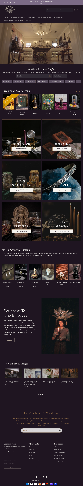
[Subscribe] (60, 430)
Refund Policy (58, 455)
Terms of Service (59, 452)
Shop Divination (62, 148)
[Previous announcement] (27, 2)
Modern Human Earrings (7, 283)
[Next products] (81, 275)
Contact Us (57, 449)
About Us (32, 452)
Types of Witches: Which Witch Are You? (68, 382)
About (56, 447)
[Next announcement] (56, 2)
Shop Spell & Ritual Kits (21, 190)
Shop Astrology (61, 190)
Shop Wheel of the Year (61, 231)
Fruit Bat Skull (48, 282)
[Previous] (3, 105)
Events (31, 458)
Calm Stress (30, 81)
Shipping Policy (59, 458)
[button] (15, 17)
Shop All (9, 340)
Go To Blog (41, 394)
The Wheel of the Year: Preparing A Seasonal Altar (12, 383)
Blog (30, 455)
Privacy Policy (58, 461)
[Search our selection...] (71, 9)
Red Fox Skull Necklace (34, 283)
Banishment (19, 81)
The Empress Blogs (16, 364)
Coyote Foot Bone (62, 282)
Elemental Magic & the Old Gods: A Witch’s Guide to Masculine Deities (30, 384)
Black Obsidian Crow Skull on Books (75, 283)
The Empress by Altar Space (43, 480)
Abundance (7, 81)
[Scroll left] (1, 81)
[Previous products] (1, 275)
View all (77, 91)
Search (31, 447)
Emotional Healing (56, 81)
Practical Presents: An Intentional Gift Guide (49, 382)
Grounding (70, 81)
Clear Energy (42, 81)
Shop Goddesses (21, 231)
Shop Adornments (21, 148)
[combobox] (59, 10)
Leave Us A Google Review (12, 468)
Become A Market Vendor (37, 461)
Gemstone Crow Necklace (21, 283)
